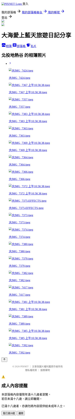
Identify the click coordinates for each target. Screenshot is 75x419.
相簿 (9, 46)
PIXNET (24, 366)
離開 (21, 413)
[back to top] (4, 359)
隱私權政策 (31, 370)
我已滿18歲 (9, 413)
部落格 (21, 46)
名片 (33, 46)
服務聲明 (45, 370)
